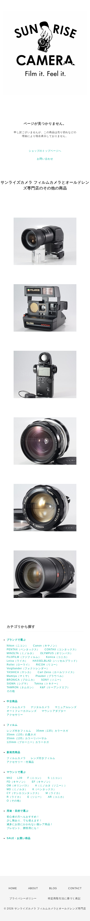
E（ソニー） (35, 796)
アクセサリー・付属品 (20, 761)
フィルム (12, 724)
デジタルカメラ (40, 707)
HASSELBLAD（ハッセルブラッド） (56, 660)
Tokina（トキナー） (46, 683)
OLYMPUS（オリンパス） (56, 653)
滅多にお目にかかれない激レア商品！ (30, 824)
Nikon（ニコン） (17, 645)
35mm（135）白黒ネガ (21, 734)
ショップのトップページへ (45, 150)
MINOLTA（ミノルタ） (21, 653)
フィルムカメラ (16, 707)
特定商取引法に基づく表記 (64, 898)
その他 (11, 691)
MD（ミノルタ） (17, 789)
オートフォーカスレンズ (22, 710)
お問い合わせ (45, 158)
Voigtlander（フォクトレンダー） (28, 668)
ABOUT (33, 888)
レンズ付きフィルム (19, 730)
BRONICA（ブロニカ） (21, 679)
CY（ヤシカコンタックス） (24, 793)
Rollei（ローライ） (19, 664)
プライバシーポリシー (23, 898)
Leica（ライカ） (17, 660)
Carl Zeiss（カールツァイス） (57, 672)
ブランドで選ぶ (16, 639)
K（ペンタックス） (44, 789)
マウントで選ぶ (16, 772)
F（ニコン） (35, 777)
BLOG (53, 888)
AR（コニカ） (57, 796)
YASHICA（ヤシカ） (20, 672)
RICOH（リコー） (47, 664)
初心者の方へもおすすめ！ (23, 816)
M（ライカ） (54, 793)
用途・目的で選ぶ (17, 810)
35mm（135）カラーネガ (52, 730)
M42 (9, 777)
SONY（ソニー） (52, 679)
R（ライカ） (14, 796)
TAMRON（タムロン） (21, 687)
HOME (13, 888)
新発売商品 (13, 752)
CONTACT (75, 888)
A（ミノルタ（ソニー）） (51, 785)
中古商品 (12, 701)
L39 (19, 777)
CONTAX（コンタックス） (61, 649)
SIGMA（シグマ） (18, 683)
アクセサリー (15, 714)
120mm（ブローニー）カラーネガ (28, 742)
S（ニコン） (55, 777)
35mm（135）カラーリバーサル (27, 738)
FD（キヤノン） (17, 781)
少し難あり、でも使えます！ (24, 820)
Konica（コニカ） (57, 657)
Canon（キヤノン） (45, 645)
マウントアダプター (54, 710)
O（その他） (14, 800)
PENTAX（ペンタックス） (23, 649)
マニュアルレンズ (66, 707)
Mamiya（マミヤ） (19, 676)
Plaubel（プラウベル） (50, 676)
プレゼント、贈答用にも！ (23, 828)
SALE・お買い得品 (19, 838)
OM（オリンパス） (18, 785)
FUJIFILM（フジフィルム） (24, 657)
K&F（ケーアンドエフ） (55, 687)
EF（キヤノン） (42, 781)
